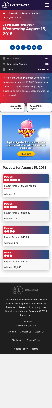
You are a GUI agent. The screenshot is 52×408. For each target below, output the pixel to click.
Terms (35, 348)
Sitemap (11, 331)
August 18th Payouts (36, 107)
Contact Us (25, 331)
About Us (40, 331)
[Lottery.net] (15, 7)
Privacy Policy (33, 340)
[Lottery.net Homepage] (4, 13)
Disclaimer (17, 340)
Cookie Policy (21, 348)
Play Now (26, 154)
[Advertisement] (26, 381)
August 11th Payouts (16, 107)
